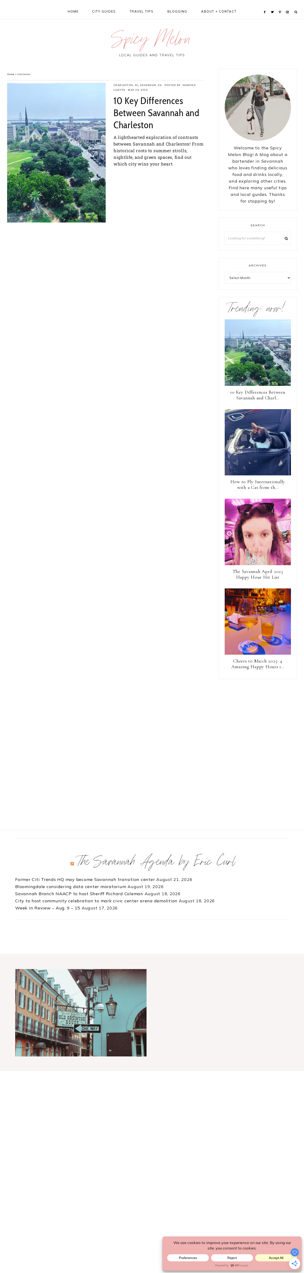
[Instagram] (288, 6)
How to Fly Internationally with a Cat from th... (257, 484)
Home (10, 74)
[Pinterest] (281, 6)
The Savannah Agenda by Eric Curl (157, 863)
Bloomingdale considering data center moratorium (70, 886)
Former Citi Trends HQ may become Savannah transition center (85, 879)
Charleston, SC (126, 85)
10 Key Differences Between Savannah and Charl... (257, 395)
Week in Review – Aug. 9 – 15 (47, 908)
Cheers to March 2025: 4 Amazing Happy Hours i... (257, 664)
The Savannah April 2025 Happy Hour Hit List (258, 574)
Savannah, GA (151, 85)
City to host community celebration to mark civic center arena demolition (96, 901)
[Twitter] (274, 6)
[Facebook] (266, 6)
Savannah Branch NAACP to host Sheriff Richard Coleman (79, 893)
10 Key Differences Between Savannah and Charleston (157, 113)
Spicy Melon (152, 41)
